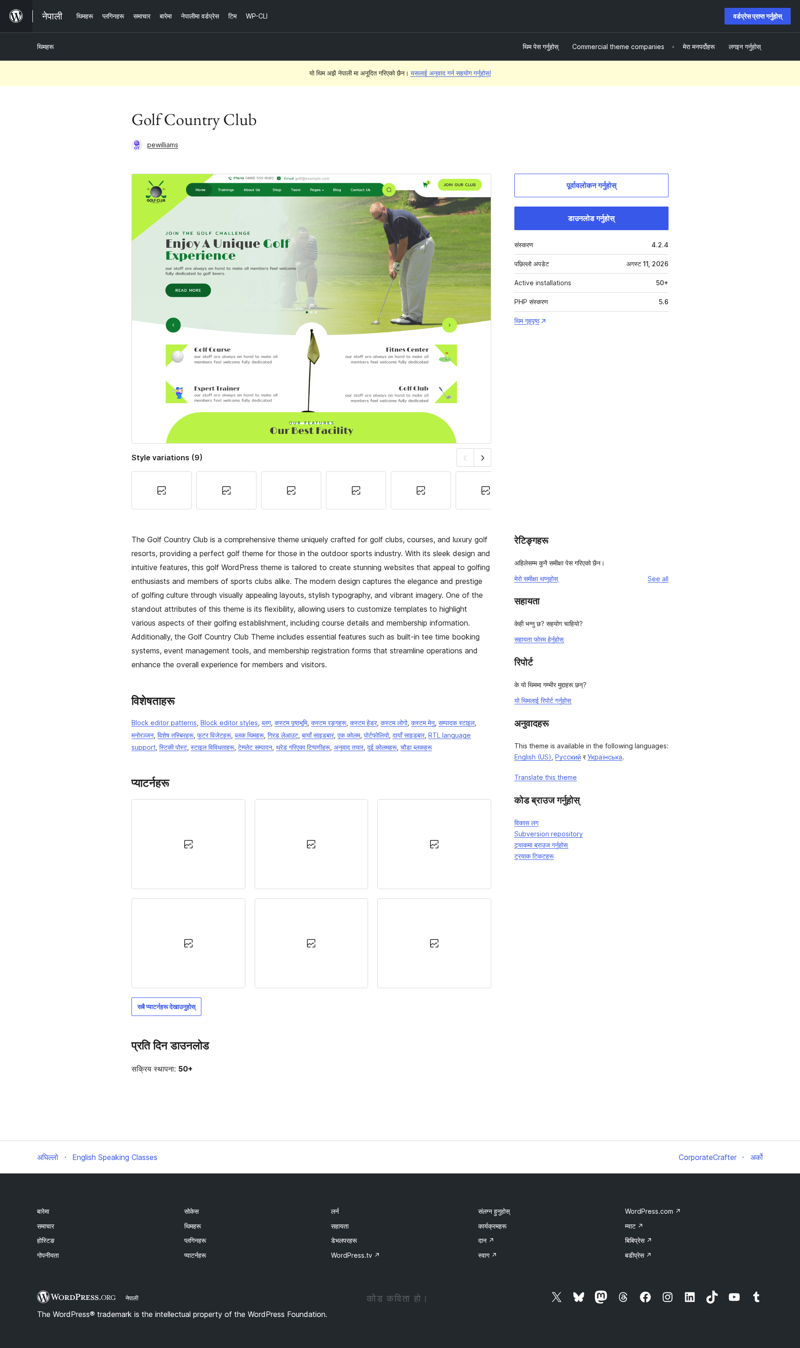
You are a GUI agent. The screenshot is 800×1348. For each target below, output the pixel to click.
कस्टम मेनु (423, 723)
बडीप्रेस (638, 1255)
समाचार (45, 1226)
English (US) (532, 757)
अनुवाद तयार (348, 747)
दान (486, 1240)
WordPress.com (653, 1211)
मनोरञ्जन (142, 735)
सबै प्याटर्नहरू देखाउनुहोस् (166, 1006)
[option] (188, 844)
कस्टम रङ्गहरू (328, 723)
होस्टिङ (46, 1240)
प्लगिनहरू (195, 1240)
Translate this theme (545, 777)
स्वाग (487, 1255)
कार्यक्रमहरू (492, 1226)
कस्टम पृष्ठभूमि (291, 723)
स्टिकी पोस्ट (173, 747)
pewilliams (162, 145)
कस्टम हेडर (363, 723)
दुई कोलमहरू (382, 747)
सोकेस (191, 1211)
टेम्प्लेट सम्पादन (255, 747)
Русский (568, 757)
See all (658, 579)
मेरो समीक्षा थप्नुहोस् (536, 579)
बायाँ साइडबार (318, 735)
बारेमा (43, 1211)
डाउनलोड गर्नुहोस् (591, 218)
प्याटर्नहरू (195, 1255)
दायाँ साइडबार (409, 735)
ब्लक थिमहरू (249, 735)
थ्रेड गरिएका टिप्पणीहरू (303, 747)
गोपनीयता (48, 1255)
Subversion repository (548, 834)
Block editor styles (229, 723)
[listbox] (311, 894)
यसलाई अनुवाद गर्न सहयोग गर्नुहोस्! (451, 73)
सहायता (340, 1226)
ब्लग (266, 723)
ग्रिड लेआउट (283, 735)
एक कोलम (349, 735)
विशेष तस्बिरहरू (175, 735)
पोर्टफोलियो (376, 735)
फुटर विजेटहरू (214, 735)
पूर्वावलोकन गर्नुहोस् (592, 185)
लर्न (335, 1211)
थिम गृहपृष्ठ (526, 321)
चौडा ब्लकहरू (416, 747)
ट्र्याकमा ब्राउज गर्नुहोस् (541, 845)
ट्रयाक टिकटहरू (534, 856)
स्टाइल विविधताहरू (212, 747)
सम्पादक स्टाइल (456, 723)
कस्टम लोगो (394, 723)
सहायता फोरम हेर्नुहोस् (538, 639)
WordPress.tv (355, 1255)
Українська (605, 757)
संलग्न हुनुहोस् (494, 1211)
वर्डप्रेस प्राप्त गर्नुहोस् (757, 16)
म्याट (634, 1226)
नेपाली (131, 1298)
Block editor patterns (164, 723)
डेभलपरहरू (344, 1240)
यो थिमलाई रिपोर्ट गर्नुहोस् (542, 700)
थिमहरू (45, 46)
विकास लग (526, 823)
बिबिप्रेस (638, 1240)
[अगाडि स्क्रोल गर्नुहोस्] (482, 457)
